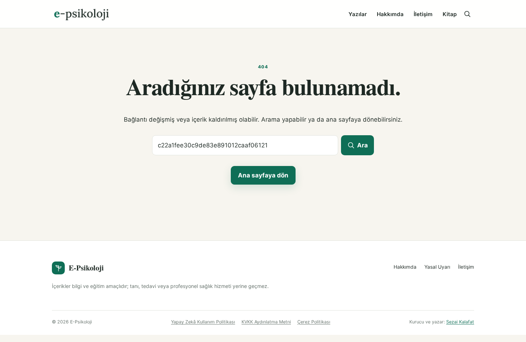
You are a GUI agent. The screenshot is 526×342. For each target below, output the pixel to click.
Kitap (450, 14)
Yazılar (358, 14)
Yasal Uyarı (437, 267)
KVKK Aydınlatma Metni (266, 321)
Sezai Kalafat (460, 321)
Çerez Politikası (313, 321)
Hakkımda (390, 14)
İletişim (423, 14)
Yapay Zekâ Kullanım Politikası (203, 321)
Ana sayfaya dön (263, 175)
